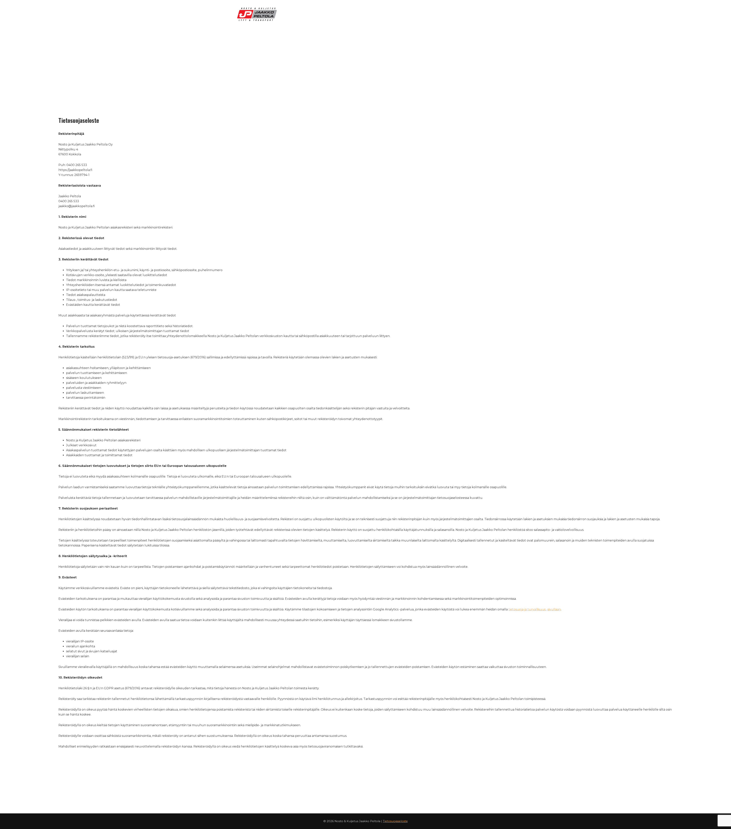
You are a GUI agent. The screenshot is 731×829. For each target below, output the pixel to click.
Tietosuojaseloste (395, 821)
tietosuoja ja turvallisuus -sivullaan (534, 609)
